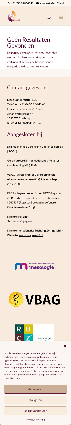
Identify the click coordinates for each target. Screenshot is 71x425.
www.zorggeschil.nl (31, 235)
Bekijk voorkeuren (35, 410)
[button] (65, 346)
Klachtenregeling (17, 216)
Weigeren (35, 400)
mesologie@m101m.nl (29, 109)
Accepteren (35, 389)
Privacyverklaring (35, 419)
